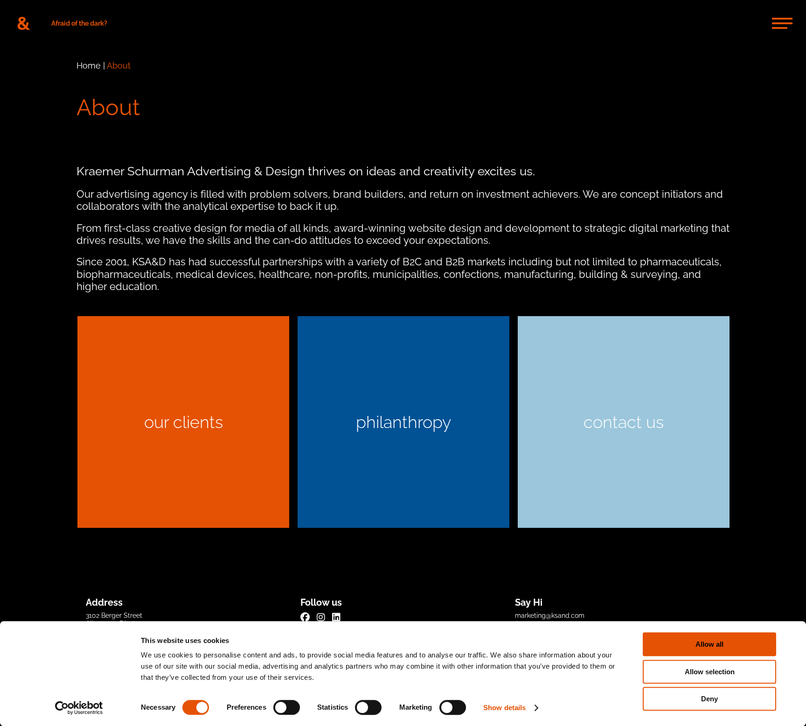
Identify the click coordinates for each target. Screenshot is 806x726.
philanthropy (403, 422)
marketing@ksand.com (549, 615)
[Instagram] (321, 617)
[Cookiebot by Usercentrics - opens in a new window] (79, 708)
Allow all (709, 644)
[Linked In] (336, 617)
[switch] (286, 707)
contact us (624, 422)
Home (88, 65)
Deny (709, 699)
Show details (504, 708)
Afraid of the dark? (79, 23)
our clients (183, 422)
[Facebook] (305, 617)
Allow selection (710, 672)
